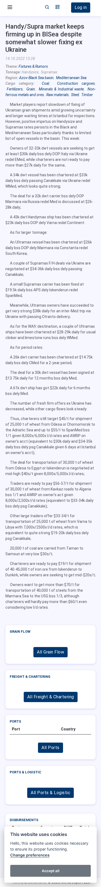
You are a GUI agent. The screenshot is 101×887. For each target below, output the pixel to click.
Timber (87, 95)
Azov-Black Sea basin (36, 78)
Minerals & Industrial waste (61, 89)
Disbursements (24, 820)
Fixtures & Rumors (33, 66)
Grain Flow (20, 631)
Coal (45, 83)
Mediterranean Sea (71, 78)
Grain (30, 89)
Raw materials (57, 95)
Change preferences (30, 855)
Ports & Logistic (25, 772)
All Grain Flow (50, 652)
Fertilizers (15, 89)
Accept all (51, 871)
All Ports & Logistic (50, 792)
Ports (15, 721)
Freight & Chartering (30, 677)
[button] (57, 7)
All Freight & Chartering (50, 696)
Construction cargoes (76, 83)
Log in (81, 7)
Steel (75, 95)
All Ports (50, 747)
